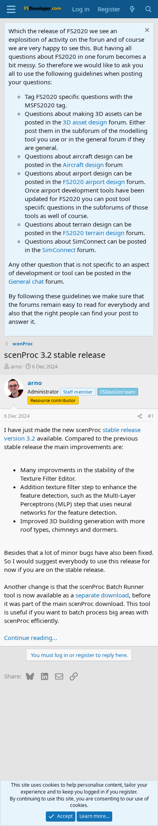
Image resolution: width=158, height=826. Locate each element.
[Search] (148, 9)
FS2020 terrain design (93, 233)
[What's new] (132, 9)
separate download (102, 595)
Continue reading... (30, 637)
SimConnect (58, 250)
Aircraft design (83, 164)
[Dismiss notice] (146, 31)
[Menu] (11, 9)
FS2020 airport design (94, 182)
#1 (151, 416)
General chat (26, 281)
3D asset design (85, 122)
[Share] (140, 416)
